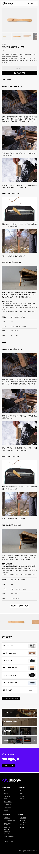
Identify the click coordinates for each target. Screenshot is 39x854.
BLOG (22, 827)
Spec (26, 605)
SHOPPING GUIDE (7, 824)
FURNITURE (7, 796)
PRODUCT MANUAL (23, 821)
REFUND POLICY (9, 836)
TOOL (6, 799)
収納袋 (14, 224)
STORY (22, 799)
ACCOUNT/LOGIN (9, 820)
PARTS (6, 809)
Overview (13, 605)
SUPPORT (23, 817)
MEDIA (22, 796)
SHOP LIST (7, 817)
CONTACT (23, 825)
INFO (21, 793)
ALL (5, 791)
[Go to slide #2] (17, 36)
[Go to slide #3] (27, 36)
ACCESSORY (8, 807)
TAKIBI (6, 793)
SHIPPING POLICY (7, 832)
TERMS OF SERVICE (7, 828)
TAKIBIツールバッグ (24, 224)
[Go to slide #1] (6, 36)
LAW (5, 839)
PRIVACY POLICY (9, 841)
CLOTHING (7, 804)
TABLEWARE (8, 801)
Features (20, 605)
